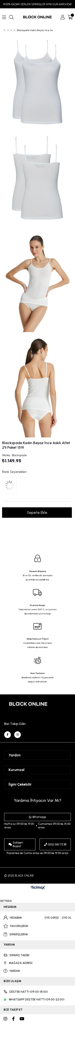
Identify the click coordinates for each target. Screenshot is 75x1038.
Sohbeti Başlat (18, 844)
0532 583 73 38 (57, 844)
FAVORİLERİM (19, 926)
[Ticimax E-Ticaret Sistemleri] (37, 888)
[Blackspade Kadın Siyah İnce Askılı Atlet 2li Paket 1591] (10, 486)
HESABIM (16, 918)
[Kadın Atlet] (14, 30)
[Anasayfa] (4, 30)
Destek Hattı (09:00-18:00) (28, 992)
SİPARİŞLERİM (18, 934)
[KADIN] (8, 30)
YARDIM (14, 971)
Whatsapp (39, 817)
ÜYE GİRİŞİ (52, 918)
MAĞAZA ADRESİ (20, 963)
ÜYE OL (66, 918)
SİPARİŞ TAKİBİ (19, 955)
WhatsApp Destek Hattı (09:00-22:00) (36, 999)
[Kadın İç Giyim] (11, 30)
